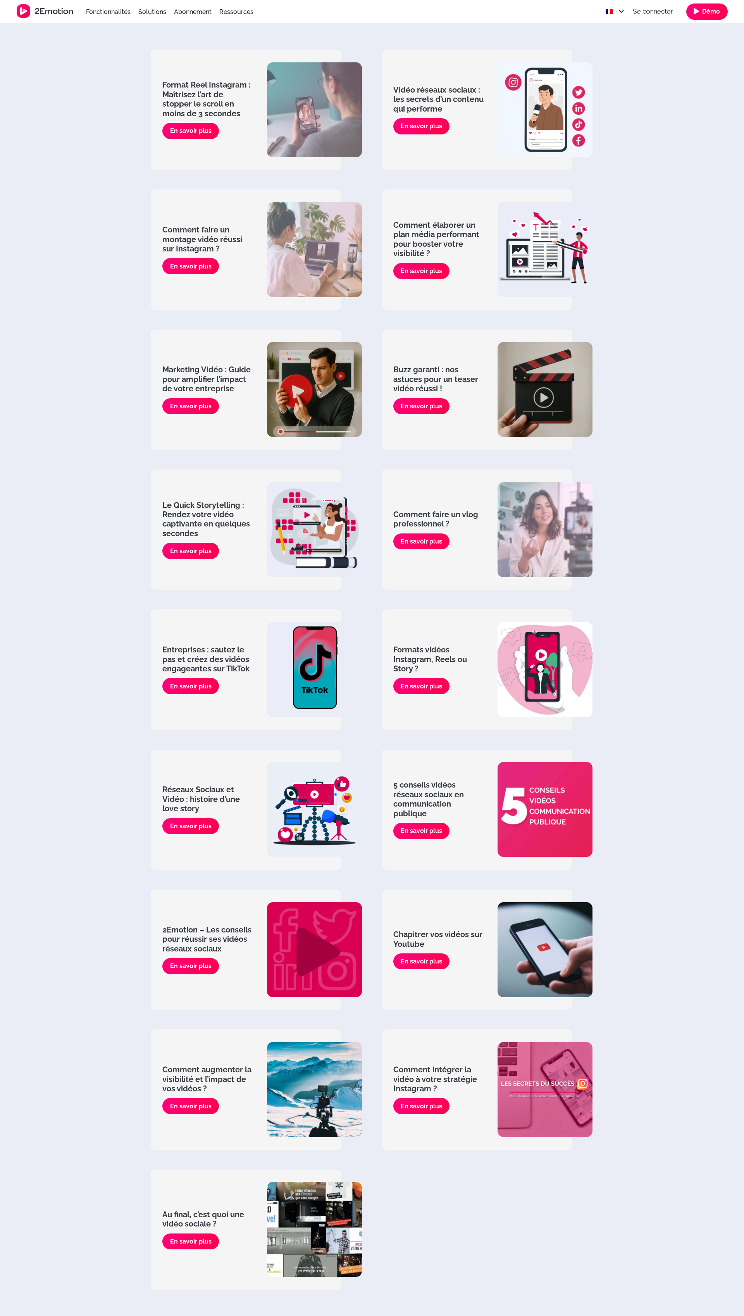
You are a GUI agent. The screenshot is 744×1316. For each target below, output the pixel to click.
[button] (259, 11)
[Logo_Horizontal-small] (45, 11)
